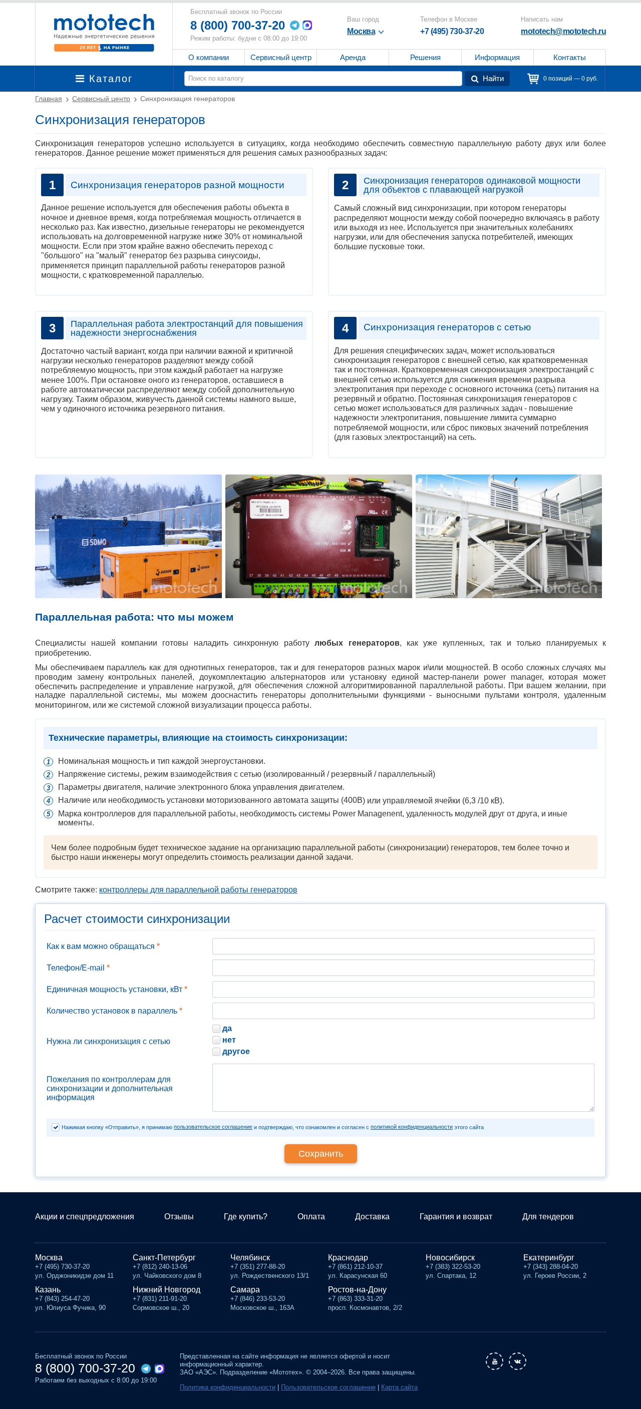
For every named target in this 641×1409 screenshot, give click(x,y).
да (227, 1028)
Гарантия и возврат (456, 1216)
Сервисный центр (280, 57)
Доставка (372, 1216)
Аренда (353, 57)
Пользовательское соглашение (328, 1387)
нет (229, 1040)
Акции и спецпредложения (84, 1216)
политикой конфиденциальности (412, 1127)
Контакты (569, 57)
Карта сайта (399, 1387)
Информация (497, 57)
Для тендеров (548, 1216)
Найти (493, 78)
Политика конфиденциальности (227, 1387)
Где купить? (245, 1216)
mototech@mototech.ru (563, 31)
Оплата (311, 1216)
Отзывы (179, 1216)
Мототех (104, 32)
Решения (425, 57)
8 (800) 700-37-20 (237, 25)
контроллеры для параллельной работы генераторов (198, 889)
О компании (208, 57)
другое (236, 1051)
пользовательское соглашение (213, 1127)
